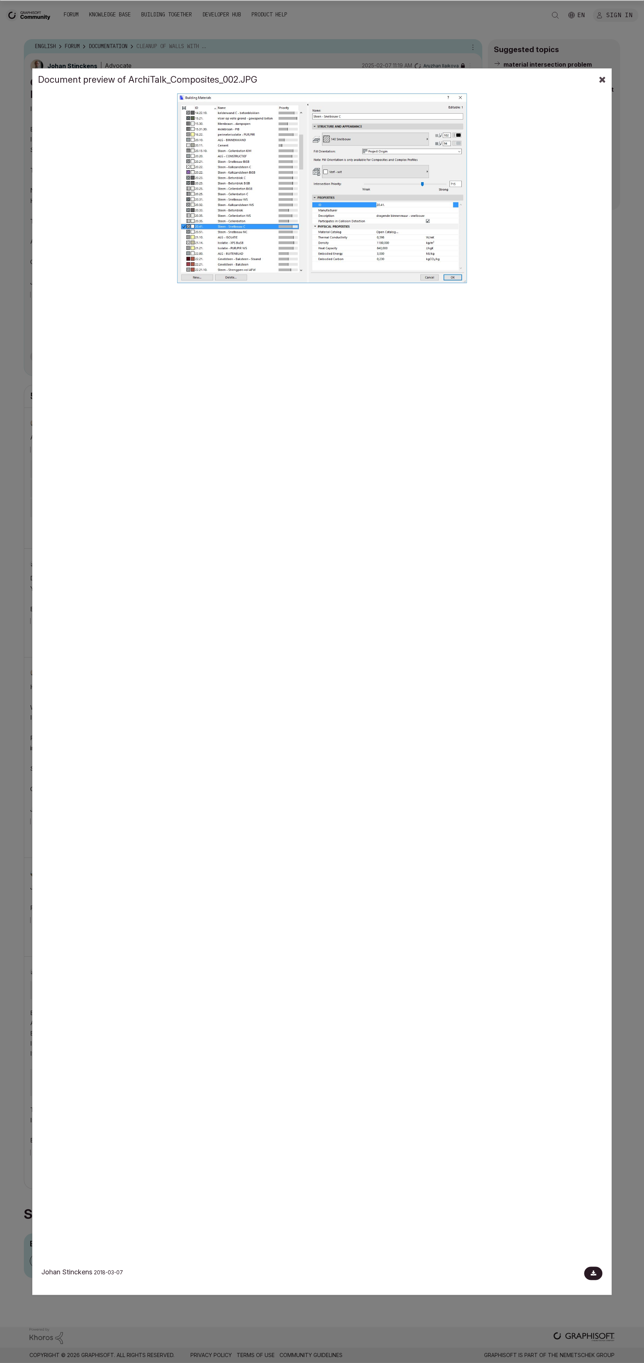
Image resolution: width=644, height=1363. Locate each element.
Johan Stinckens (66, 1272)
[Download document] (593, 1273)
